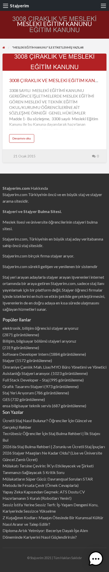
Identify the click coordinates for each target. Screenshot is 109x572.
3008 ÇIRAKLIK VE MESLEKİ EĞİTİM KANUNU (56, 80)
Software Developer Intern (26, 354)
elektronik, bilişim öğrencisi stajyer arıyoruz (41, 328)
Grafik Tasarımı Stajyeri (23, 386)
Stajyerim (19, 5)
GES (6, 399)
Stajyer (9, 360)
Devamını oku (23, 139)
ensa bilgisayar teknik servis (27, 405)
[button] (96, 559)
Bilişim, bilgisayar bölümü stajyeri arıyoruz (39, 341)
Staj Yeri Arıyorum (18, 392)
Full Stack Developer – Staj (26, 379)
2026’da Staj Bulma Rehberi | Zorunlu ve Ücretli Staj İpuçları (54, 446)
